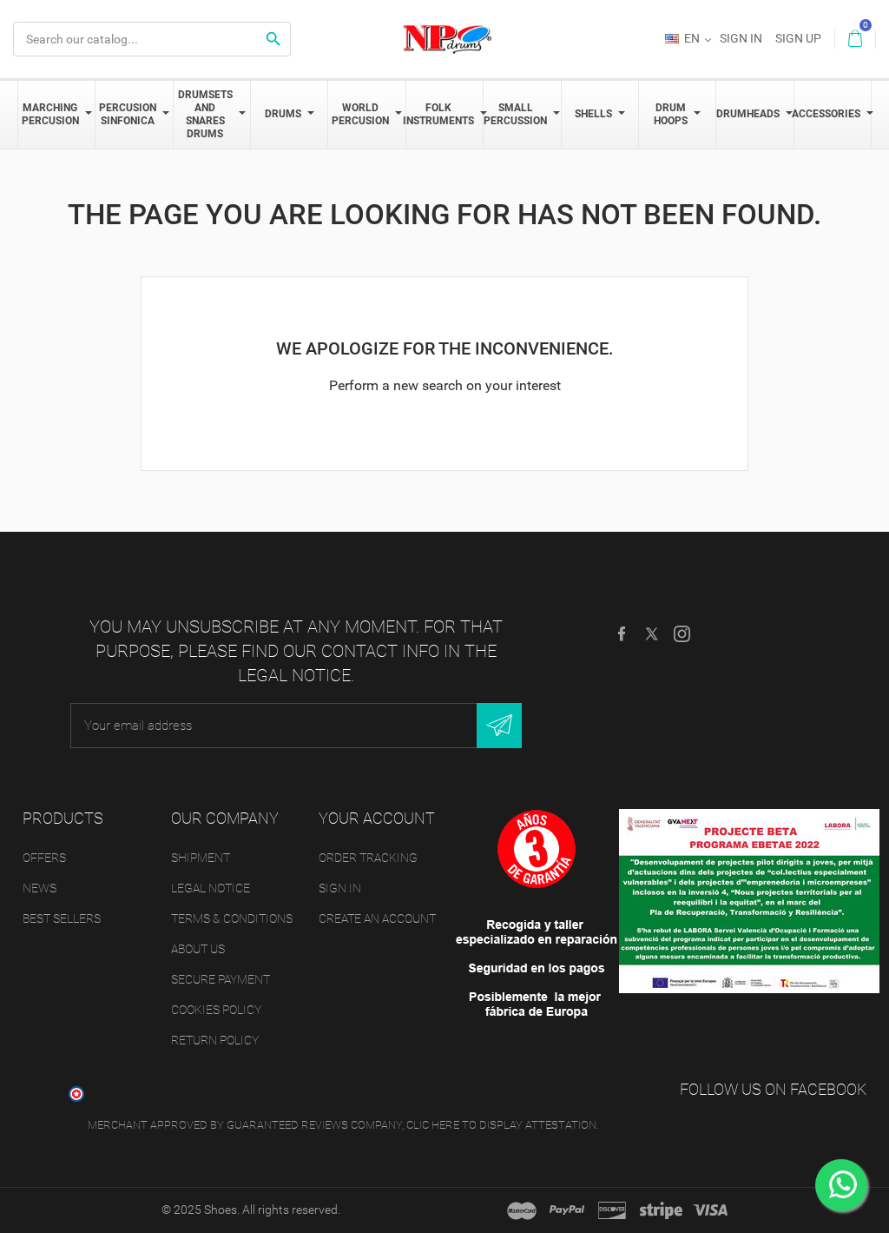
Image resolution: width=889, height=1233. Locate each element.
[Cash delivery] (661, 1210)
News (39, 888)
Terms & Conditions (232, 918)
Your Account (377, 818)
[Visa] (710, 1210)
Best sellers (62, 918)
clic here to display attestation (501, 1124)
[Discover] (612, 1210)
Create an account (377, 918)
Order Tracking (368, 858)
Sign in (340, 888)
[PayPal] (567, 1210)
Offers (44, 858)
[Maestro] (521, 1210)
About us (198, 949)
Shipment (200, 858)
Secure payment (220, 979)
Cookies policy (216, 1010)
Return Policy (215, 1040)
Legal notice (210, 888)
